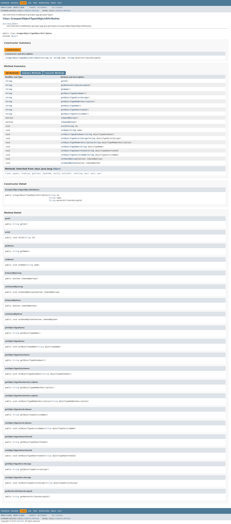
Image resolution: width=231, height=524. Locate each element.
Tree (35, 3)
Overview (5, 3)
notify (56, 173)
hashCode (47, 173)
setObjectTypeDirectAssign (74, 138)
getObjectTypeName (70, 106)
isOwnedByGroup (68, 118)
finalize (25, 173)
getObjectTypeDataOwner (72, 93)
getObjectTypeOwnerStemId (74, 110)
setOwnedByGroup (69, 159)
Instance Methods (31, 73)
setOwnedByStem (68, 163)
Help (60, 3)
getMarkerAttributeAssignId (75, 85)
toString (78, 173)
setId (63, 126)
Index (53, 3)
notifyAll (67, 173)
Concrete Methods (54, 73)
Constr (27, 11)
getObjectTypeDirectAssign (74, 97)
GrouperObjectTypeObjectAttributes (23, 58)
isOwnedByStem (68, 122)
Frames (32, 7)
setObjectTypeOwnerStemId (74, 151)
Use (29, 3)
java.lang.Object (10, 24)
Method (35, 11)
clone (8, 173)
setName (64, 130)
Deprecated (44, 3)
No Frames (42, 7)
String (45, 58)
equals (16, 173)
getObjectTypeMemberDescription (77, 101)
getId (63, 81)
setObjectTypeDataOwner (72, 134)
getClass (36, 173)
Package (14, 3)
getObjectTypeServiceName (74, 114)
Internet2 (20, 521)
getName (64, 89)
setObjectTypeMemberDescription (77, 142)
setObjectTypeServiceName (74, 155)
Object (14, 36)
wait (86, 173)
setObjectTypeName (70, 147)
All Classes (57, 7)
